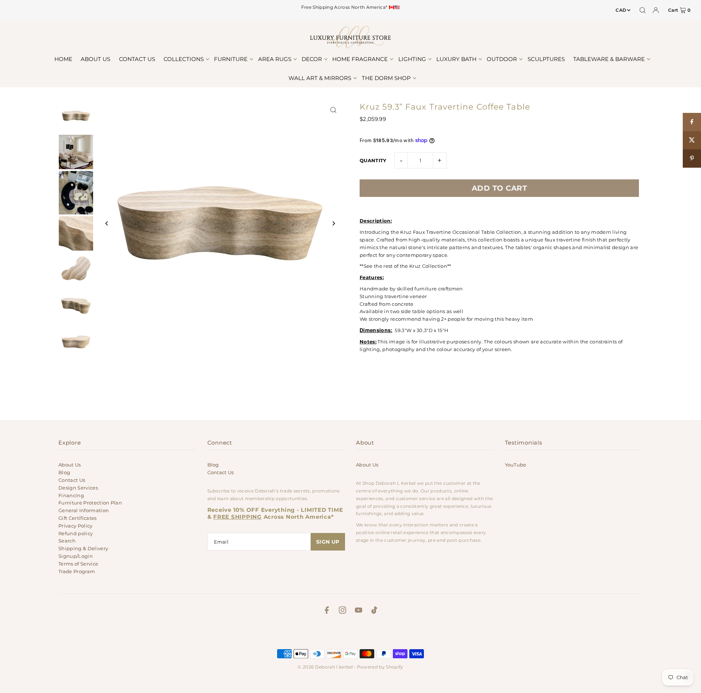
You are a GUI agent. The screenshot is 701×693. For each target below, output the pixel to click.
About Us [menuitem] (95, 59)
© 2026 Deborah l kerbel (325, 667)
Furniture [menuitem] (231, 59)
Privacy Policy (75, 526)
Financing (71, 495)
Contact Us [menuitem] (137, 59)
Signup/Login (75, 556)
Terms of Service (78, 564)
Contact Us (71, 480)
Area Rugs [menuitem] (274, 59)
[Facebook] (326, 611)
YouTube (515, 465)
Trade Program (76, 571)
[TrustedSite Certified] (350, 633)
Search (67, 541)
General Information (83, 510)
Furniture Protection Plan (90, 503)
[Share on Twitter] (692, 140)
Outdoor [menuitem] (502, 59)
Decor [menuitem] (312, 59)
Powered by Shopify (380, 667)
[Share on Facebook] (692, 122)
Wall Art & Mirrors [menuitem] (319, 78)
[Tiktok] (374, 611)
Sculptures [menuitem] (546, 59)
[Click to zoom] (333, 110)
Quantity (373, 160)
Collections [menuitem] (184, 59)
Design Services (78, 488)
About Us (69, 465)
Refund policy (75, 533)
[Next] (333, 223)
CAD (621, 10)
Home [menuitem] (63, 59)
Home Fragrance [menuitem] (360, 59)
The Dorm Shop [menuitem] (386, 78)
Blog (64, 472)
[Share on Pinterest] (692, 158)
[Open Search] (643, 10)
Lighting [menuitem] (412, 59)
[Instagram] (342, 611)
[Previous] (107, 223)
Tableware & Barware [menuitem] (609, 59)
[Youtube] (358, 611)
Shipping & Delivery (83, 548)
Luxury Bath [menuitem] (456, 59)
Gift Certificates (77, 518)
